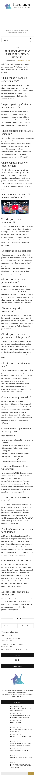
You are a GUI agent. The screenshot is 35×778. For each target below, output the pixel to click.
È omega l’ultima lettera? (12, 644)
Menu (6, 40)
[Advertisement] (17, 19)
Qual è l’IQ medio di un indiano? (14, 649)
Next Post (25, 625)
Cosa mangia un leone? (10, 639)
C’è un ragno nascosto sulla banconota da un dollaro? (21, 716)
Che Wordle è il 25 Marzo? (19, 750)
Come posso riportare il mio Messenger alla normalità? (20, 744)
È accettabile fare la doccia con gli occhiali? (20, 709)
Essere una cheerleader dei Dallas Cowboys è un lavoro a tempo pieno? (21, 765)
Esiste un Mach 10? (17, 722)
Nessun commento (23, 61)
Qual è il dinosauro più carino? (21, 757)
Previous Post (9, 625)
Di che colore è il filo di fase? (21, 736)
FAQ (17, 47)
